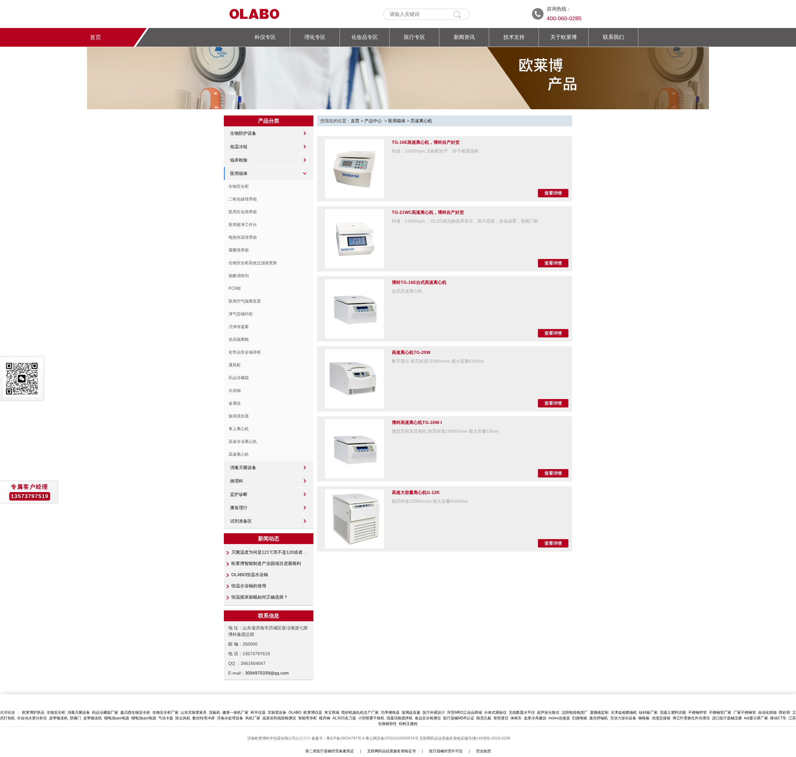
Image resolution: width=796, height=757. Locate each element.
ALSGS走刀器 (344, 718)
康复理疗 (239, 507)
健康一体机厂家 (235, 712)
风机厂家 (252, 718)
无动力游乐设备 (623, 718)
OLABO (295, 712)
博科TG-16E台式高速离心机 (419, 282)
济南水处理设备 (230, 718)
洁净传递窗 (239, 326)
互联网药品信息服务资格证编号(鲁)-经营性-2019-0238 (464, 738)
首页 (95, 37)
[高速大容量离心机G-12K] (354, 518)
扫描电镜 (579, 718)
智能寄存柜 (307, 718)
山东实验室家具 (194, 712)
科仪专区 (265, 37)
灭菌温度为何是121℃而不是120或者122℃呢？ (269, 552)
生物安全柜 (239, 186)
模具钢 (324, 718)
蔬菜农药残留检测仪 (279, 718)
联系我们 (613, 37)
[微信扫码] (22, 378)
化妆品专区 (364, 37)
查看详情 (553, 192)
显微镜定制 (599, 712)
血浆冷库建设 (535, 718)
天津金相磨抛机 (624, 712)
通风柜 (235, 365)
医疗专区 (414, 37)
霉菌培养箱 (239, 250)
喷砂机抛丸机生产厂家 (360, 712)
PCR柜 (235, 288)
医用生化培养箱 (243, 211)
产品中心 (373, 120)
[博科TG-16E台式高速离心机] (354, 308)
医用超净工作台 (243, 224)
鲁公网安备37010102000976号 (392, 738)
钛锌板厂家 (648, 712)
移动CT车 (778, 718)
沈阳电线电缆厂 (575, 712)
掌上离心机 (239, 428)
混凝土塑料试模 (673, 712)
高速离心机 (239, 454)
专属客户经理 (29, 487)
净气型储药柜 (241, 314)
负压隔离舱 (239, 339)
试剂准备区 (241, 521)
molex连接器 (559, 718)
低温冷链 (239, 146)
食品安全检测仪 (428, 718)
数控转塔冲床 (203, 718)
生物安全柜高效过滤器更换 (253, 263)
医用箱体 (239, 173)
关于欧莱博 (563, 37)
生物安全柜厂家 (165, 712)
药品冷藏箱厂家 (105, 712)
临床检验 (239, 160)
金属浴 (235, 403)
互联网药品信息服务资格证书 (391, 751)
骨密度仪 (500, 718)
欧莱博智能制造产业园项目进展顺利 (266, 563)
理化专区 (315, 37)
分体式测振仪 (495, 712)
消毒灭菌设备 (243, 467)
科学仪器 (258, 712)
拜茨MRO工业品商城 (464, 712)
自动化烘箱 (767, 712)
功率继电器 (390, 712)
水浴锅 (235, 390)
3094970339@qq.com (267, 672)
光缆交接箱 (661, 718)
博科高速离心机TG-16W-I (417, 422)
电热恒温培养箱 (243, 237)
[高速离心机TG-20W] (354, 378)
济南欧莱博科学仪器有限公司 (271, 738)
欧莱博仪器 (312, 712)
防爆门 (75, 718)
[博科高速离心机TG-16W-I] (354, 448)
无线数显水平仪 (522, 712)
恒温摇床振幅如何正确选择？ (259, 597)
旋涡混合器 (239, 416)
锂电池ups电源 (116, 718)
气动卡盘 (165, 718)
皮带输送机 (58, 718)
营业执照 (483, 751)
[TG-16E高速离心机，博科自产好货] (354, 168)
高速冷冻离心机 (243, 441)
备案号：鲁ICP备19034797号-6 (339, 738)
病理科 (236, 480)
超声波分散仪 (548, 712)
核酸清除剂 (239, 275)
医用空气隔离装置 (245, 301)
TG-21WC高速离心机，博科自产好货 (428, 212)
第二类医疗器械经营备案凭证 (329, 751)
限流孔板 (483, 718)
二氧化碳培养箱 (243, 199)
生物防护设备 (243, 133)
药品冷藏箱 (239, 377)
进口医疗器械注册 (727, 718)
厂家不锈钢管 (745, 712)
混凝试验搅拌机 (399, 718)
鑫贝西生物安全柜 (135, 712)
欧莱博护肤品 (33, 712)
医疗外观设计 (434, 712)
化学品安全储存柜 (245, 352)
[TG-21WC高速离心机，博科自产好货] (354, 238)
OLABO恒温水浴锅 (249, 574)
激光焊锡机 (598, 718)
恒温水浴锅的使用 (248, 585)
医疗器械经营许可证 (446, 751)
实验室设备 (277, 712)
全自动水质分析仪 (32, 718)
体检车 (516, 718)
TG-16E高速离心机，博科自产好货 (426, 142)
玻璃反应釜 (411, 712)
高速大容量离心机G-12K (416, 492)
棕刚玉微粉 (408, 724)
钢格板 (644, 718)
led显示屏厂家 (756, 718)
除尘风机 (182, 718)
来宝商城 (331, 712)
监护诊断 (239, 494)
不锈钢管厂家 (720, 712)
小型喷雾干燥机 (371, 718)
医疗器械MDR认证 (458, 718)
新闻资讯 (464, 37)
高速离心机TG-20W (411, 352)
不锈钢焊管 (697, 712)
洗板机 (214, 712)
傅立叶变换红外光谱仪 (691, 718)
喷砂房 (784, 712)
